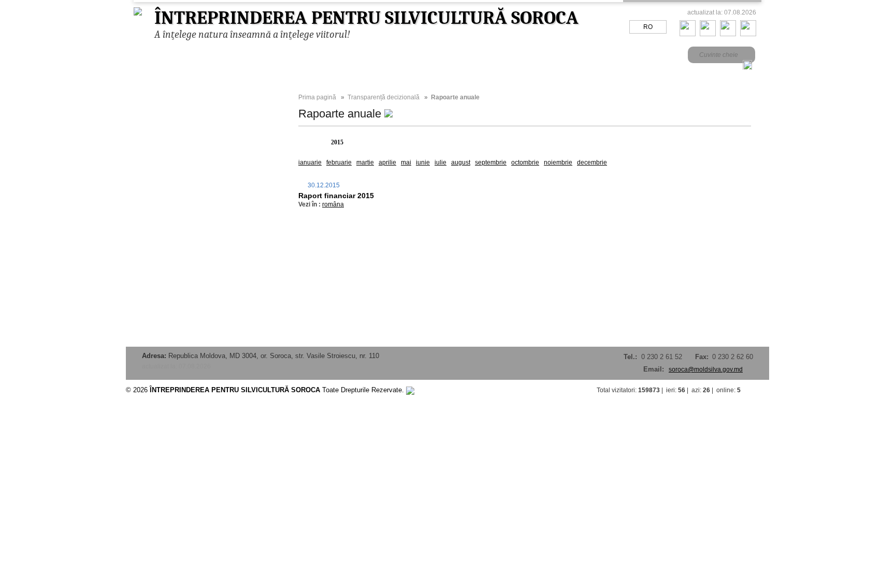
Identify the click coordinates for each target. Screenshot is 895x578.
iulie (440, 162)
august (460, 162)
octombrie (525, 162)
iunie (423, 162)
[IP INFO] (410, 390)
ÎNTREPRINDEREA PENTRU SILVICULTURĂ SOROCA (366, 17)
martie (365, 162)
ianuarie (310, 162)
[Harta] (728, 34)
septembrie (491, 162)
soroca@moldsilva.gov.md (706, 369)
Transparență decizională (384, 97)
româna (333, 204)
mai (406, 162)
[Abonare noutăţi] (748, 34)
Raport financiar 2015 (336, 195)
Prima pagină (317, 97)
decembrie (592, 162)
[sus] (758, 390)
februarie (339, 162)
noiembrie (558, 162)
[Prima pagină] (688, 34)
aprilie (387, 162)
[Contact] (708, 34)
